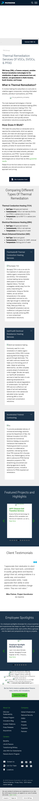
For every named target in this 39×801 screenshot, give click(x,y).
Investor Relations (9, 737)
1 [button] (10, 540)
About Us (6, 721)
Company (24, 721)
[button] (31, 252)
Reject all (13, 798)
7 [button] (22, 540)
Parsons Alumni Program (11, 767)
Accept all (6, 798)
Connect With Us (30, 42)
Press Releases (8, 741)
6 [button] (20, 540)
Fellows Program (8, 731)
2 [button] (12, 540)
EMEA (23, 732)
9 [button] (26, 540)
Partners (24, 745)
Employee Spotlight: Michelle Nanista (17, 659)
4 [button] (16, 540)
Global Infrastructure (28, 725)
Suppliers (24, 741)
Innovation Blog (8, 734)
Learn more (12, 795)
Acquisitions (7, 744)
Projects (24, 738)
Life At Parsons (8, 757)
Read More (12, 521)
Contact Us (10, 775)
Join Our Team (11, 779)
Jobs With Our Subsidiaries (12, 764)
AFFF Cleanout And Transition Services (16, 509)
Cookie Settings (28, 798)
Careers (6, 750)
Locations (9, 783)
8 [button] (24, 540)
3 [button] (14, 540)
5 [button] (18, 540)
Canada (23, 735)
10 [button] (28, 540)
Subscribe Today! (19, 708)
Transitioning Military (10, 761)
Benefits (6, 754)
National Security (27, 728)
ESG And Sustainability (7, 726)
